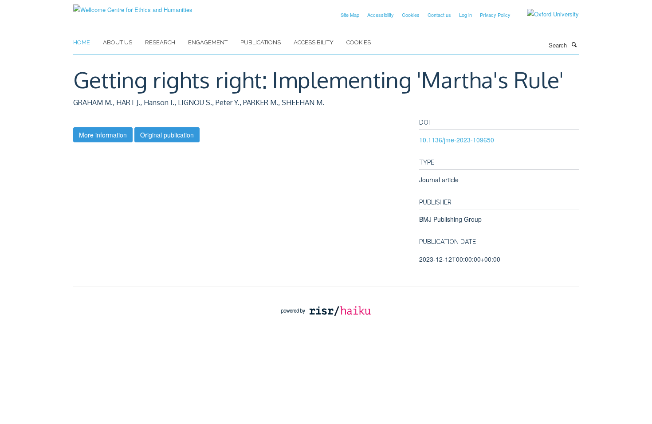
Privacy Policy (495, 14)
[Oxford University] (546, 14)
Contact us (439, 14)
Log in (465, 14)
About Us (117, 42)
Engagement (208, 42)
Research (160, 42)
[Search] (574, 44)
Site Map (350, 14)
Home (81, 42)
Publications (260, 42)
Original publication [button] (167, 134)
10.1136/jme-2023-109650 (456, 139)
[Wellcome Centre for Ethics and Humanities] (132, 6)
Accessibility (380, 14)
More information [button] (103, 134)
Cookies (411, 14)
